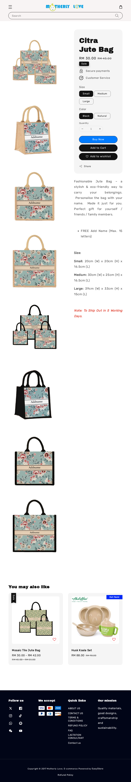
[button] (10, 7)
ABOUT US (74, 708)
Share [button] (87, 166)
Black (86, 116)
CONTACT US (75, 713)
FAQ (70, 730)
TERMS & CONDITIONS (75, 719)
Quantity (84, 123)
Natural (102, 116)
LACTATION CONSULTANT (76, 736)
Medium (102, 93)
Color (82, 109)
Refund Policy (65, 775)
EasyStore (97, 768)
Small (86, 93)
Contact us (74, 743)
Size (82, 87)
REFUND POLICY (78, 725)
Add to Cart (98, 147)
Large (86, 101)
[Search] (117, 15)
